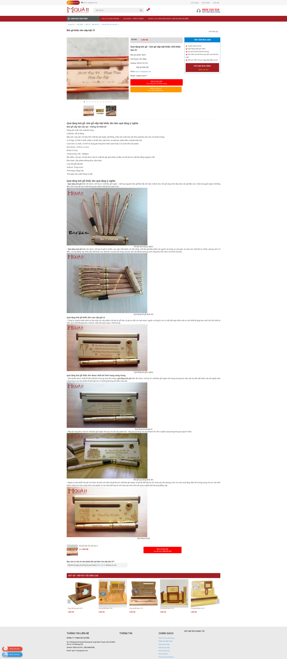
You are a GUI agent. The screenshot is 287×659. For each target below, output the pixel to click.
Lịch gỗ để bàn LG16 (105, 608)
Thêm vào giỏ (155, 89)
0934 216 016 (203, 70)
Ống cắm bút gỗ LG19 (75, 608)
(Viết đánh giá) (213, 31)
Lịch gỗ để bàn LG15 (136, 608)
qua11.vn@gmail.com (143, 71)
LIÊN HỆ (216, 3)
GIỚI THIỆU (206, 3)
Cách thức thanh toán (164, 650)
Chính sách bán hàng (163, 644)
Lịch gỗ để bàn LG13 (197, 608)
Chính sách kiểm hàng (165, 641)
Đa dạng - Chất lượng (134, 19)
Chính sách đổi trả (163, 654)
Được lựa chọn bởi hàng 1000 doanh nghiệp (168, 19)
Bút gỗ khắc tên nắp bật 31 (88, 546)
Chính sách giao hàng (164, 647)
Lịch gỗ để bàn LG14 (167, 608)
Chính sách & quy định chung (166, 638)
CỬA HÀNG (195, 3)
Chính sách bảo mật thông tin (166, 657)
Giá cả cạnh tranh (110, 19)
